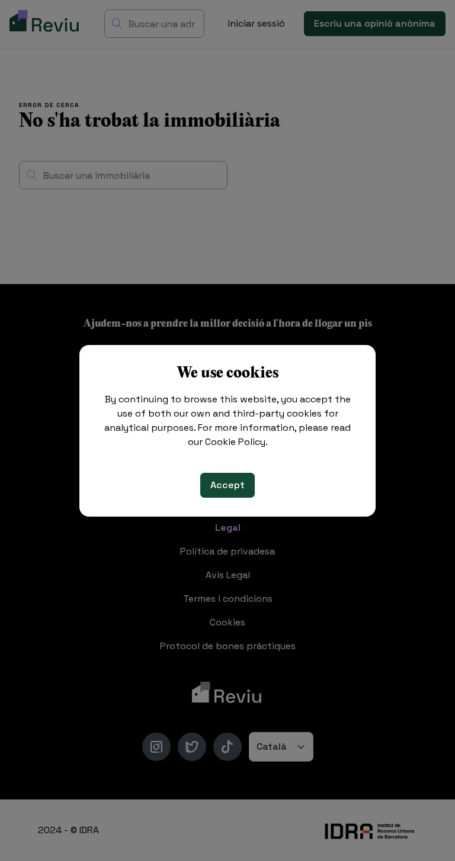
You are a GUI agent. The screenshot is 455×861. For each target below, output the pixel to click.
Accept (227, 485)
